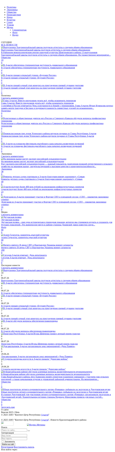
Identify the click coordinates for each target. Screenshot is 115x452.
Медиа (10, 27)
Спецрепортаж (19, 30)
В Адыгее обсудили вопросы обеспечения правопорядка (28, 331)
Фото (14, 32)
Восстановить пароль (24, 447)
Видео (15, 35)
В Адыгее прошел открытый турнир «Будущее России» (27, 306)
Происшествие (14, 15)
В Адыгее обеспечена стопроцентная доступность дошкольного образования (38, 293)
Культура (11, 20)
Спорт (10, 22)
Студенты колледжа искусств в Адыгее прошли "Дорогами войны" (33, 369)
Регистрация (7, 447)
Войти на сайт (8, 444)
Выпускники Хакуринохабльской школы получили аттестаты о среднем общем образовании (45, 280)
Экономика (12, 9)
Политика (11, 7)
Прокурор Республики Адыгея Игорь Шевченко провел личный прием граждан (39, 344)
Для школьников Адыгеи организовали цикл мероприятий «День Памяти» (37, 356)
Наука (9, 17)
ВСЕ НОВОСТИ (9, 45)
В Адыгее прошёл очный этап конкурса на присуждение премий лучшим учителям (41, 318)
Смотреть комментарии (12, 98)
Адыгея (44, 415)
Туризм (10, 25)
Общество (11, 12)
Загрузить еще (8, 407)
